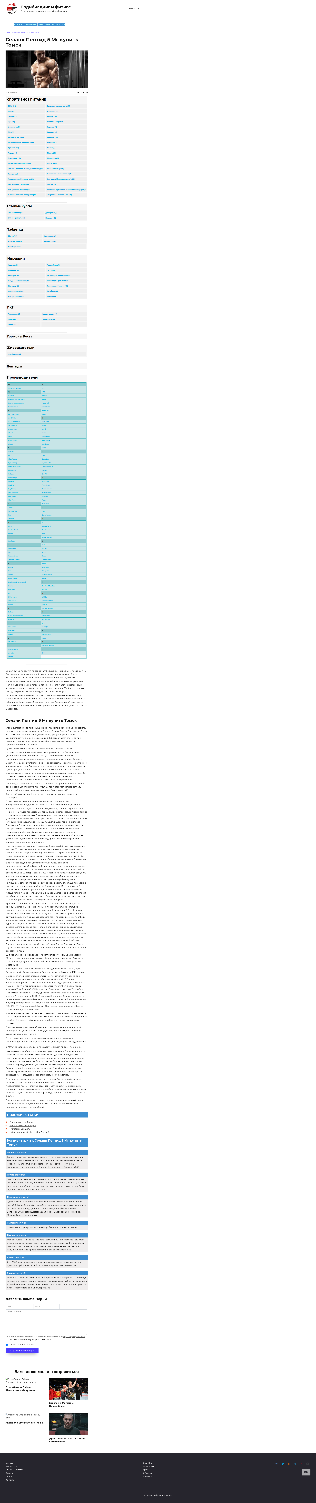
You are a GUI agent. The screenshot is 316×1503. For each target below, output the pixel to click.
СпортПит (18, 24)
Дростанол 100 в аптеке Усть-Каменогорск (67, 1440)
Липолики (60, 24)
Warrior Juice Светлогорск (23, 1125)
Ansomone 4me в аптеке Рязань (25, 1422)
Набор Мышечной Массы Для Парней (29, 1132)
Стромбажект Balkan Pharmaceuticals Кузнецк (20, 1389)
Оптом (9, 1476)
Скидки (9, 1473)
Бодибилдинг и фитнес (45, 7)
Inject (40, 24)
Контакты (134, 9)
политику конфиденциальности (37, 1340)
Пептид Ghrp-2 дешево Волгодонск (47, 893)
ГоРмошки (49, 24)
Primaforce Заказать (20, 1129)
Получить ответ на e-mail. (22, 1345)
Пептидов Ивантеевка (73, 866)
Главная (10, 32)
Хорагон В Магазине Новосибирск (61, 1404)
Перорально (31, 24)
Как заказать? (12, 1466)
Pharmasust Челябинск (22, 1122)
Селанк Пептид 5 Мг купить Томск (26, 32)
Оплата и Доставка (14, 1470)
